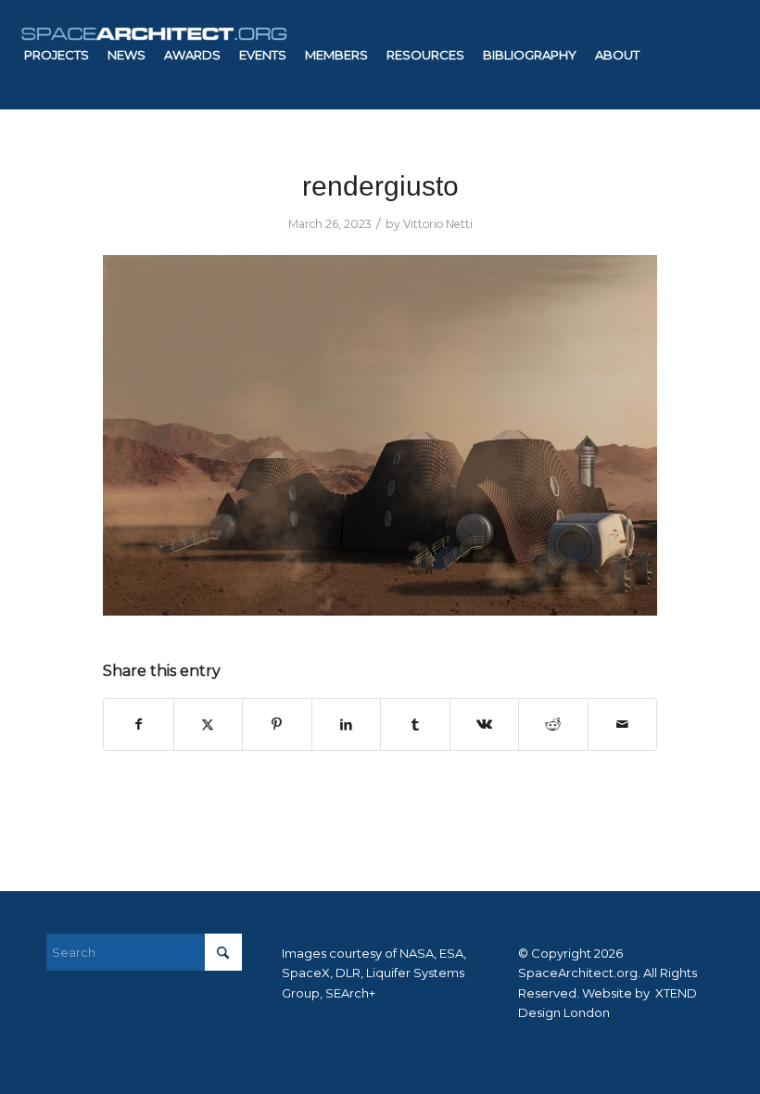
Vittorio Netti (438, 224)
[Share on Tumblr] (415, 724)
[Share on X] (208, 724)
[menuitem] (56, 54)
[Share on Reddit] (553, 724)
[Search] (361, 164)
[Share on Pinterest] (277, 724)
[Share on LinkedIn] (346, 724)
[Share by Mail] (623, 724)
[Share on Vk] (484, 724)
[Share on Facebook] (138, 724)
